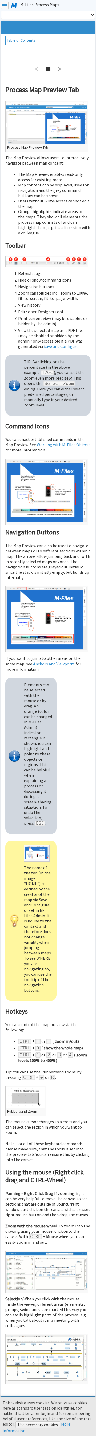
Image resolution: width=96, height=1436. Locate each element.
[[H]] (14, 4)
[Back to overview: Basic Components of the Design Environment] (48, 70)
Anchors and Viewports (54, 663)
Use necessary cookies (38, 1424)
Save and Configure (61, 346)
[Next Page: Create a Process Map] (58, 70)
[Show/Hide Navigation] (5, 5)
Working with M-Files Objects (63, 444)
